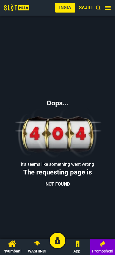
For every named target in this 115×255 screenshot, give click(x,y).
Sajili (86, 7)
